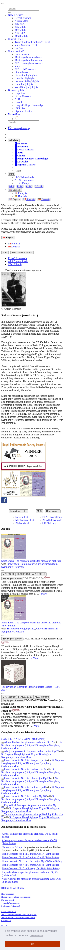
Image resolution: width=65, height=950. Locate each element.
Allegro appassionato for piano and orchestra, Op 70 (31, 751)
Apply (18, 170)
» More (43, 593)
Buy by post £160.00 (13, 700)
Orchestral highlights (25, 75)
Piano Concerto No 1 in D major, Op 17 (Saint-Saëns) (30, 853)
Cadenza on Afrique (12, 847)
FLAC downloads (24, 177)
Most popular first (24, 520)
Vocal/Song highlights (26, 87)
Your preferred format (22, 252)
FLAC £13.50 (23, 574)
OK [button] (32, 944)
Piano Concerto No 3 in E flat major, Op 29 (27, 778)
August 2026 (21, 21)
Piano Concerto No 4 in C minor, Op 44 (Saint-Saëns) (30, 864)
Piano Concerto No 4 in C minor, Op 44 (25, 787)
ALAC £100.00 (42, 697)
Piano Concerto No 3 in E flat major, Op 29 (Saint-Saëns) (32, 861)
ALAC (29, 186)
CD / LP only (22, 183)
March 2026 (21, 36)
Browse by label (16, 90)
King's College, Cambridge (29, 105)
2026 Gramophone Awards (29, 63)
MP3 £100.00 (9, 697)
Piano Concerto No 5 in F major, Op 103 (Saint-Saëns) (31, 868)
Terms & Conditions (10, 903)
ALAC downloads (24, 180)
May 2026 (20, 30)
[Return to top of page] (13, 888)
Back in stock (22, 54)
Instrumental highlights (27, 81)
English (16, 199)
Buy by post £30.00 (12, 638)
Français (22, 193)
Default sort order (18, 511)
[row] (32, 564)
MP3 (11, 174)
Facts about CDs (8, 911)
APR (17, 99)
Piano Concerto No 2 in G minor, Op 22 (25, 769)
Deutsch (22, 196)
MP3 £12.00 (8, 574)
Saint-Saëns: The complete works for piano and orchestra (31, 560)
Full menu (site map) (19, 128)
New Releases (15, 15)
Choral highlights (24, 84)
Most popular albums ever (28, 60)
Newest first (21, 517)
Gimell (18, 102)
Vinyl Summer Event (26, 45)
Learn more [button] (36, 935)
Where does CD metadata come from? (18, 917)
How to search (7, 894)
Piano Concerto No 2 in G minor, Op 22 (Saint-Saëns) (30, 857)
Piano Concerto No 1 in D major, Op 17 (25, 760)
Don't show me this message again (23, 270)
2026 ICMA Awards (25, 69)
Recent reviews (23, 18)
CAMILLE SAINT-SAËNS (23, 739)
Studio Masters (22, 72)
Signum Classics (23, 111)
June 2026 (20, 27)
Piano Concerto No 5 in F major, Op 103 (25, 796)
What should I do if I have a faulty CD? (18, 914)
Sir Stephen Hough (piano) (21, 563)
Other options (52, 511)
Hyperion (20, 93)
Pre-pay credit (7, 900)
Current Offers (15, 39)
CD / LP (39, 186)
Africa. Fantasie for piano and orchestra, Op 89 (29, 742)
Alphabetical (22, 523)
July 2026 (20, 24)
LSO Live (20, 108)
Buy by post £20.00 (12, 578)
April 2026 (20, 33)
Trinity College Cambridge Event (32, 42)
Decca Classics (22, 96)
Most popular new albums (28, 57)
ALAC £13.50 (38, 574)
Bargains (19, 48)
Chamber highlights (25, 78)
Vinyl (17, 66)
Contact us (6, 920)
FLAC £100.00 (25, 697)
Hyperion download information (15, 897)
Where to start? (16, 51)
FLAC (20, 186)
